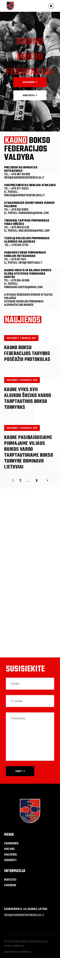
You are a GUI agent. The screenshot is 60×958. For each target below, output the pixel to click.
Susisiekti (10, 860)
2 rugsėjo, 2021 (28, 338)
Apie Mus (9, 849)
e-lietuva (25, 951)
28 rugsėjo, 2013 (28, 428)
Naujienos (12, 338)
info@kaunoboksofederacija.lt (24, 915)
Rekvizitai (10, 879)
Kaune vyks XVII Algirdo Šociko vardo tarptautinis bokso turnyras (27, 398)
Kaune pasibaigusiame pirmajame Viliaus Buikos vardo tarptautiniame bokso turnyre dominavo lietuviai (28, 452)
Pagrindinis (11, 843)
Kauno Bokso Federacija (27, 941)
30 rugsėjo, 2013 (28, 380)
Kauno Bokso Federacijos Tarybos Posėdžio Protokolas (27, 354)
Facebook (10, 885)
